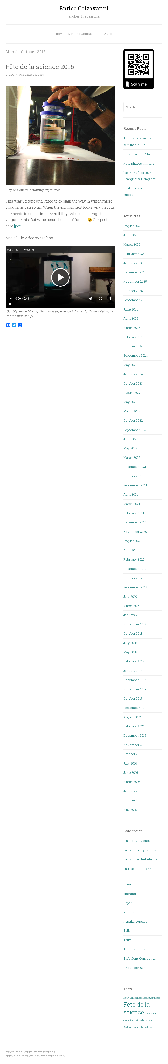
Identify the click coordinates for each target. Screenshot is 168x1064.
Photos (128, 912)
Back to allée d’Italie (138, 154)
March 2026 (132, 244)
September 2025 (135, 300)
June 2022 (130, 439)
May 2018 (130, 652)
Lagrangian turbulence (140, 859)
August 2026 (132, 226)
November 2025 (135, 281)
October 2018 (133, 633)
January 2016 (133, 791)
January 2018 (133, 671)
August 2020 (132, 541)
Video (10, 74)
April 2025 (130, 318)
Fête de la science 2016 (40, 66)
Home (60, 34)
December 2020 (135, 522)
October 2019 (133, 578)
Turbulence (146, 1027)
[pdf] (18, 226)
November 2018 (135, 624)
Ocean (128, 884)
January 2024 (133, 374)
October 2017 (132, 698)
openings (130, 893)
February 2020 (134, 559)
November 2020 (135, 532)
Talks (127, 940)
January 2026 (133, 263)
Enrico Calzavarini (84, 8)
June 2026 (130, 235)
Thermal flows (134, 949)
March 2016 (131, 782)
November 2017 (134, 689)
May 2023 (130, 402)
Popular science (135, 921)
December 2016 (134, 735)
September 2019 (135, 587)
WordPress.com (53, 1056)
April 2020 (130, 550)
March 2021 (131, 504)
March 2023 (131, 411)
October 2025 (133, 291)
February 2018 (133, 661)
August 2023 (132, 393)
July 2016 (130, 763)
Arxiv (126, 997)
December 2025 (134, 272)
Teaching (84, 34)
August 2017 (132, 717)
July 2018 (130, 643)
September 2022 (135, 430)
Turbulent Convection (139, 958)
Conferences (136, 997)
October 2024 (133, 346)
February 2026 (134, 254)
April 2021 (130, 494)
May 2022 (130, 448)
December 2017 (134, 680)
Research (104, 34)
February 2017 (133, 726)
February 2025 (133, 337)
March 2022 (131, 457)
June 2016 (130, 772)
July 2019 (130, 596)
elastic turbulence (137, 841)
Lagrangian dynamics (139, 850)
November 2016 (135, 745)
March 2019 (131, 606)
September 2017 (135, 708)
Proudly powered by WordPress (30, 1052)
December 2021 (134, 467)
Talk (126, 930)
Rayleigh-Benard (131, 1027)
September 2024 (135, 355)
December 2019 (134, 569)
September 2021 (135, 485)
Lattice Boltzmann (144, 1020)
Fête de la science (136, 1008)
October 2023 (133, 383)
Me (70, 34)
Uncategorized (134, 968)
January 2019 (133, 615)
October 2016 (133, 754)
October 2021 (132, 476)
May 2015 (130, 810)
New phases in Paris (138, 163)
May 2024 (130, 365)
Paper (127, 903)
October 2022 (133, 420)
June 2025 (130, 309)
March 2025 (131, 328)
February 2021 (133, 513)
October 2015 (132, 800)
